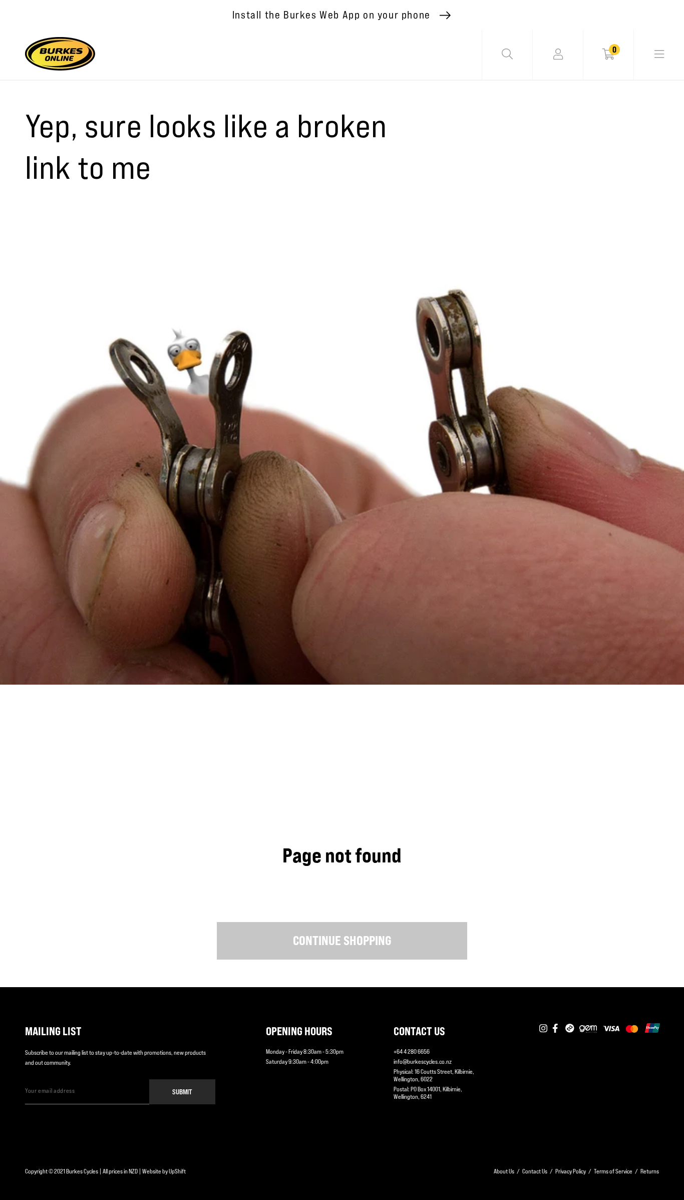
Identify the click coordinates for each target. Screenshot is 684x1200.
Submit (182, 1091)
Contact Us (534, 1171)
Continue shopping (342, 940)
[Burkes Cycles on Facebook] (556, 1029)
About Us (504, 1171)
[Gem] (588, 1029)
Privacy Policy (570, 1171)
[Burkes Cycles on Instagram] (543, 1029)
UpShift (177, 1171)
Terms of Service (613, 1171)
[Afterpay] (569, 1029)
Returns (649, 1171)
